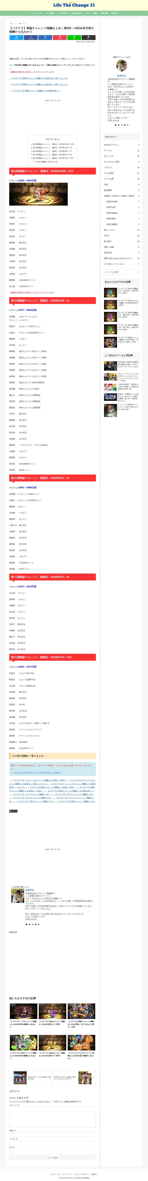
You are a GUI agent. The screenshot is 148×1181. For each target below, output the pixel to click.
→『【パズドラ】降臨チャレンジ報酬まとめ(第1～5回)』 (50, 787)
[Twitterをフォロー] (29, 924)
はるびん (29, 890)
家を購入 (121, 241)
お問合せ (94, 1174)
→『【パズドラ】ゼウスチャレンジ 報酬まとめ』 (72, 794)
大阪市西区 (122, 219)
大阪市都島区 (122, 224)
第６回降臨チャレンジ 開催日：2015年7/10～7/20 (53, 158)
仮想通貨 (121, 190)
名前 (12, 1130)
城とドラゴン (121, 230)
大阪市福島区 (122, 213)
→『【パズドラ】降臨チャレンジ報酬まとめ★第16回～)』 (35, 91)
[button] (89, 37)
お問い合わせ (31, 919)
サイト (12, 1147)
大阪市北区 (122, 207)
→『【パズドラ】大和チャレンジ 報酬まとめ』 (34, 801)
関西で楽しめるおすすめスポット (121, 258)
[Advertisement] (52, 49)
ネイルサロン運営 (121, 162)
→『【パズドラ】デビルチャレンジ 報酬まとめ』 (31, 798)
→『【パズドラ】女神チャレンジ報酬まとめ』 (75, 801)
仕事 (121, 184)
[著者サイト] (26, 924)
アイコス (121, 150)
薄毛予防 (121, 253)
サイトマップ (66, 1174)
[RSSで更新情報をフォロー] (38, 924)
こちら (48, 909)
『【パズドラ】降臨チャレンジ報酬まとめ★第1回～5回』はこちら (38, 78)
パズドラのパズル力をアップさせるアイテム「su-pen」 (37, 772)
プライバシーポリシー (81, 1174)
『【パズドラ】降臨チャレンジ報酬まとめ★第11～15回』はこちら (38, 84)
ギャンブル (121, 156)
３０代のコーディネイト (121, 264)
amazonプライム (121, 145)
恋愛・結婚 (121, 247)
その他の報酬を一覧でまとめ (46, 162)
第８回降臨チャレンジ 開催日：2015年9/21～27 (52, 151)
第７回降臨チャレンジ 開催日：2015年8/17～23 (52, 155)
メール (13, 1139)
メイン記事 (121, 179)
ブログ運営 (121, 173)
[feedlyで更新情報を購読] (35, 924)
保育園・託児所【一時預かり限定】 (121, 196)
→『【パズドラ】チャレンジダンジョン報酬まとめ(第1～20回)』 (37, 780)
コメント (14, 1105)
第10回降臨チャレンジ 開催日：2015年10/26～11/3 (53, 144)
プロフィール (55, 1174)
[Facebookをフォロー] (32, 924)
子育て (121, 236)
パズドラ (14, 811)
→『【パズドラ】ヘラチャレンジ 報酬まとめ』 (30, 794)
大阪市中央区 (122, 202)
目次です (49, 139)
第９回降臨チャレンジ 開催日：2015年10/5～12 (52, 148)
